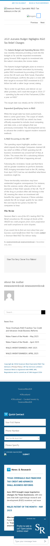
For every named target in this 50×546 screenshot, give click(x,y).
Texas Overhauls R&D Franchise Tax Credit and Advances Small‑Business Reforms (24, 481)
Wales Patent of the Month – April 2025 (22, 342)
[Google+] (25, 264)
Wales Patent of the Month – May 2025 (22, 336)
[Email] (8, 266)
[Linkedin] (30, 264)
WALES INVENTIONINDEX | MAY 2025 (21, 348)
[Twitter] (12, 264)
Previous (34, 22)
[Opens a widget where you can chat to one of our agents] (31, 530)
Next (42, 22)
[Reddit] (34, 264)
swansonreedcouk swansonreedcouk (20, 242)
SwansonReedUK (25, 389)
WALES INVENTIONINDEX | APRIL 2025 (22, 353)
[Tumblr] (21, 264)
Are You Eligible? (19, 3)
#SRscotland (25, 394)
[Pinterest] (17, 264)
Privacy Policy (17, 367)
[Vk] (39, 264)
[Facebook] (8, 264)
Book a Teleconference (39, 3)
